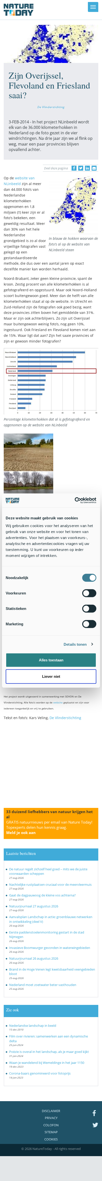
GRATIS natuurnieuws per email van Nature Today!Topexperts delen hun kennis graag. (49, 827)
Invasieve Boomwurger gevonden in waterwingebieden (49, 947)
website (58, 702)
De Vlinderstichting (51, 107)
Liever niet (51, 676)
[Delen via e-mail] (94, 168)
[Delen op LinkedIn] (87, 168)
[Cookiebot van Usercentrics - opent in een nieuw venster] (74, 500)
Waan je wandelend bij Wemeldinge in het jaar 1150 (46, 1062)
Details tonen (75, 644)
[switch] (89, 593)
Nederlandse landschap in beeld (32, 1025)
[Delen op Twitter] (80, 168)
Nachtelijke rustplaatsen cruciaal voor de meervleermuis (50, 884)
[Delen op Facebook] (74, 168)
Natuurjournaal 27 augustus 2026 (33, 906)
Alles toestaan (51, 660)
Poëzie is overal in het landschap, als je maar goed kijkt (49, 1051)
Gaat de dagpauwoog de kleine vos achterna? (42, 895)
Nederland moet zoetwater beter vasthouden (42, 985)
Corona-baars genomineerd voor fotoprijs (40, 1073)
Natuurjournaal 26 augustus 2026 (33, 958)
